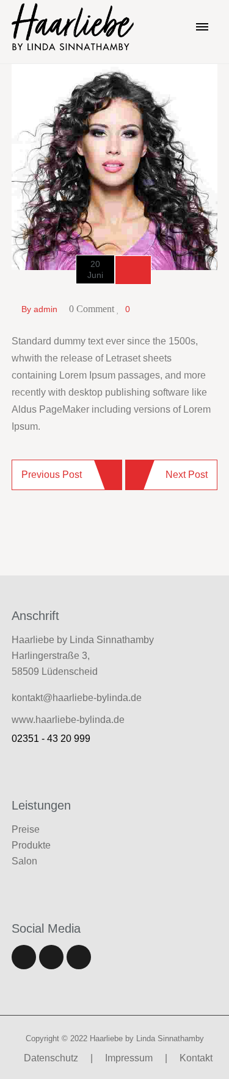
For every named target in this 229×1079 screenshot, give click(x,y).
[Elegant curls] (115, 166)
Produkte (31, 845)
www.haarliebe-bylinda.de (68, 719)
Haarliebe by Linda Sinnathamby (147, 1038)
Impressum (129, 1058)
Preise (26, 829)
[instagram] (79, 957)
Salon (24, 861)
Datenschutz (51, 1058)
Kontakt (196, 1058)
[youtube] (51, 957)
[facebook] (24, 957)
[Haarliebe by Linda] (73, 26)
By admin (39, 309)
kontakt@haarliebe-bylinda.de (77, 698)
